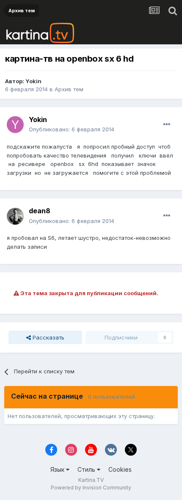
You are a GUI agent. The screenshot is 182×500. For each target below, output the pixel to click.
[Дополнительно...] (166, 125)
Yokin (33, 81)
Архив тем (69, 89)
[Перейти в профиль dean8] (15, 216)
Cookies (120, 469)
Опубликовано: (71, 129)
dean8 (39, 211)
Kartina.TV (91, 480)
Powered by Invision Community (91, 487)
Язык (58, 469)
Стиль (87, 469)
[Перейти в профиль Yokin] (15, 124)
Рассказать (47, 337)
